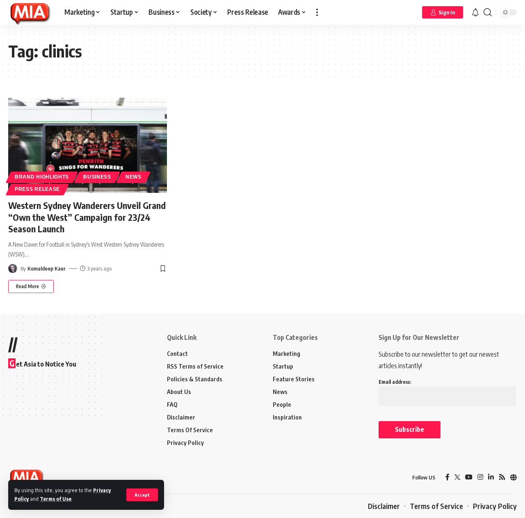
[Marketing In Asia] (29, 12)
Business (97, 176)
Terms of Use (55, 498)
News (134, 176)
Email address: (395, 382)
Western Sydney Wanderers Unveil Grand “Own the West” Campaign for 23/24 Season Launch (87, 216)
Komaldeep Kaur (46, 268)
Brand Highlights (42, 176)
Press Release (37, 189)
